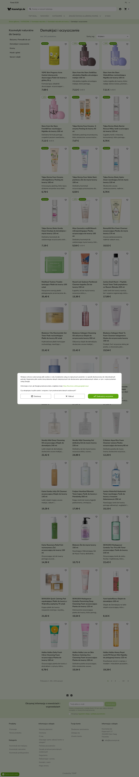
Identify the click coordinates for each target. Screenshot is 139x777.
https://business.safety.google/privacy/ (75, 386)
